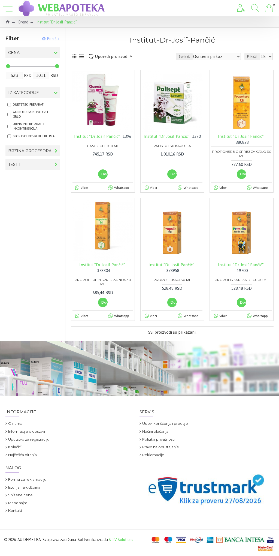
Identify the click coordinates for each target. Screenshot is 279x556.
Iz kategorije (23, 92)
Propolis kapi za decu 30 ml (241, 280)
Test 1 (14, 164)
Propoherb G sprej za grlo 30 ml (241, 154)
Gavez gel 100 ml (103, 146)
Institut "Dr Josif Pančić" (97, 136)
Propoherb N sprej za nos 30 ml (103, 282)
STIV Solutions (121, 539)
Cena (14, 52)
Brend (23, 22)
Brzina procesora (29, 150)
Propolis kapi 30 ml (172, 280)
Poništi (53, 39)
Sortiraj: (184, 56)
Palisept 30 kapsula (172, 146)
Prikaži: (252, 56)
